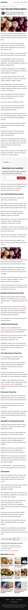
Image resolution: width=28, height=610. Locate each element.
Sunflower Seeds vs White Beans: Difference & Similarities (21, 591)
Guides (21, 2)
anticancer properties (9, 403)
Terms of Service (14, 601)
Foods (18, 2)
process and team (14, 550)
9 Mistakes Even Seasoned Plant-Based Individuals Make (7, 578)
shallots (3, 481)
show (11, 162)
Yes (14, 539)
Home (14, 2)
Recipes (25, 2)
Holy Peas (4, 2)
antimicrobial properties (7, 330)
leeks (10, 143)
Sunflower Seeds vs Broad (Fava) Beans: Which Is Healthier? (7, 591)
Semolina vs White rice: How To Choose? (20, 566)
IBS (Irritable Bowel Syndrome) (15, 455)
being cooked (15, 188)
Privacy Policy (19, 599)
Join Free (21, 178)
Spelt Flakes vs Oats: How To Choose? (21, 577)
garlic (6, 143)
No (18, 539)
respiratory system (9, 384)
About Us (8, 599)
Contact (13, 599)
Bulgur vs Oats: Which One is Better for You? (7, 566)
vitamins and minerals (20, 298)
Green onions (4, 102)
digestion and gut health (20, 308)
